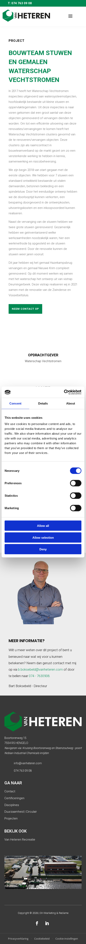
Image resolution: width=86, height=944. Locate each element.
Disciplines (11, 805)
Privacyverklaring (18, 938)
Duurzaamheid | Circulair (20, 811)
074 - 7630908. (39, 676)
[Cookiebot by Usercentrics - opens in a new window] (63, 392)
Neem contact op (25, 308)
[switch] (75, 483)
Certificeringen (14, 798)
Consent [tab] (15, 403)
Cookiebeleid (42, 938)
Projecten (11, 818)
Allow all (43, 525)
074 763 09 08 (23, 770)
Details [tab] (43, 403)
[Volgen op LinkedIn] (47, 923)
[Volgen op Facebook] (37, 923)
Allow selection (43, 537)
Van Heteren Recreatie (19, 839)
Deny (43, 549)
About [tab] (70, 403)
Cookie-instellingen (66, 938)
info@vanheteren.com (28, 763)
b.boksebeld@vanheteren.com (40, 669)
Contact (9, 791)
